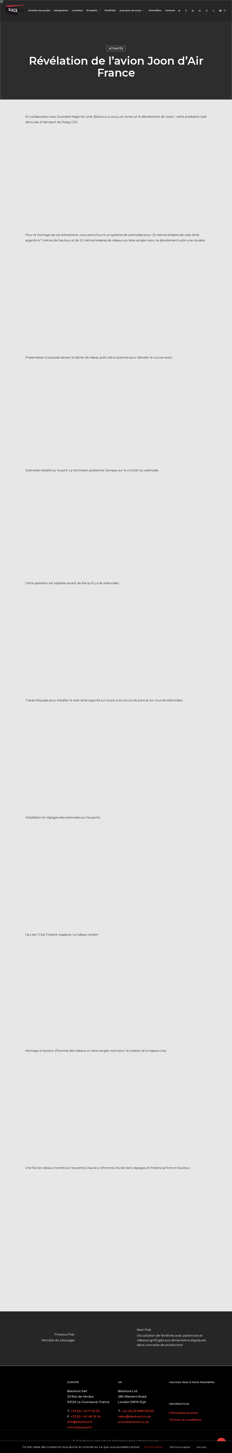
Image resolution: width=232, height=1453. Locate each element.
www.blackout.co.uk (133, 1422)
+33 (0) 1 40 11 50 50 (85, 1411)
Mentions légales (148, 1441)
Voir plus (201, 1447)
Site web (100, 1441)
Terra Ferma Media (123, 1441)
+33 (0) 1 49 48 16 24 (86, 1416)
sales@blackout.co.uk (134, 1416)
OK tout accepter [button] (179, 1447)
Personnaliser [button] (153, 1447)
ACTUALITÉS (116, 48)
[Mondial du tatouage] (58, 1338)
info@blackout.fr (80, 1422)
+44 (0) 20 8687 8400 (137, 1411)
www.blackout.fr (79, 1427)
